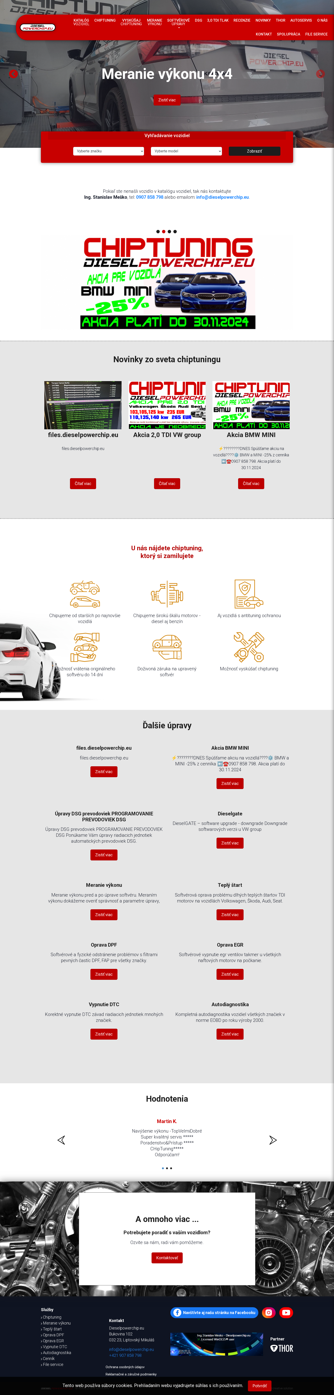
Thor (280, 20)
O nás (322, 20)
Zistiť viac (167, 113)
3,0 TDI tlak (218, 20)
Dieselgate (230, 814)
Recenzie (242, 20)
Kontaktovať (167, 1257)
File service (316, 34)
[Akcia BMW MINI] (251, 404)
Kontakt (264, 34)
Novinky (263, 20)
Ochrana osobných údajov (125, 1367)
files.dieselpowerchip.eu (83, 435)
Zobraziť (254, 151)
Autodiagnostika (230, 1004)
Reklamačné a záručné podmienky (131, 1374)
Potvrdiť (260, 1385)
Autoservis (301, 20)
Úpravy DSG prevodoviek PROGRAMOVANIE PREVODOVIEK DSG (104, 816)
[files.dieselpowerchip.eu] (83, 404)
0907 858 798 (149, 197)
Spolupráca (288, 34)
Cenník (49, 1358)
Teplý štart (230, 885)
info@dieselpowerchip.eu (222, 197)
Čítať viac (83, 483)
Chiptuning (105, 20)
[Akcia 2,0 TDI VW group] (167, 404)
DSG (198, 20)
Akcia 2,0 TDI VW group (167, 435)
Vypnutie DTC (104, 1004)
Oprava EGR (230, 945)
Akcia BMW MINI (251, 435)
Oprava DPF (104, 945)
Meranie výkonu (104, 885)
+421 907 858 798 (125, 1355)
